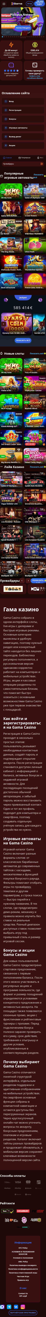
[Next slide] (42, 324)
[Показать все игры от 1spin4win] (13, 589)
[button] (2, 36)
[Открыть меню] (4, 4)
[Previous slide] (3, 324)
